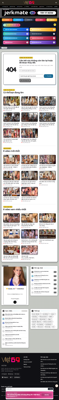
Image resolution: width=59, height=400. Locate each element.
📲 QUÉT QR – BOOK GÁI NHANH (10, 29)
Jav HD (33, 324)
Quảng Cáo (26, 359)
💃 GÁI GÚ (41, 19)
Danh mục (11, 373)
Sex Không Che (49, 324)
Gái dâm (34, 326)
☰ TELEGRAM (18, 19)
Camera (42, 6)
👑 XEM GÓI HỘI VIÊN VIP (36, 29)
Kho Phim (20, 6)
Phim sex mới (40, 326)
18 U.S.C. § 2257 (28, 362)
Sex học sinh (35, 319)
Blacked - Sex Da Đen (48, 321)
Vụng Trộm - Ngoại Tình (37, 321)
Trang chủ (6, 6)
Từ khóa (17, 373)
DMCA (25, 364)
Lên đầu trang (55, 395)
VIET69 (3, 365)
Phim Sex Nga (48, 326)
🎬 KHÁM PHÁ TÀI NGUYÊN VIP (37, 38)
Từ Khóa (27, 6)
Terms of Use (27, 367)
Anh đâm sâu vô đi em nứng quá (49, 381)
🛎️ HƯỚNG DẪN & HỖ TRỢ (36, 42)
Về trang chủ (25, 80)
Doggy (50, 319)
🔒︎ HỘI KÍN (7, 19)
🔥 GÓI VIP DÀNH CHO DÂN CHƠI (10, 38)
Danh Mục (13, 6)
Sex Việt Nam (35, 6)
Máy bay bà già (43, 319)
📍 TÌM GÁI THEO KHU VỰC (36, 33)
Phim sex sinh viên (44, 316)
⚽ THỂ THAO (51, 19)
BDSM (56, 6)
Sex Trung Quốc (40, 324)
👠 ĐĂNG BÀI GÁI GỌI (8, 42)
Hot (54, 326)
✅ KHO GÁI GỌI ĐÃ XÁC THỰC (10, 33)
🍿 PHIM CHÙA (29, 19)
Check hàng (49, 6)
